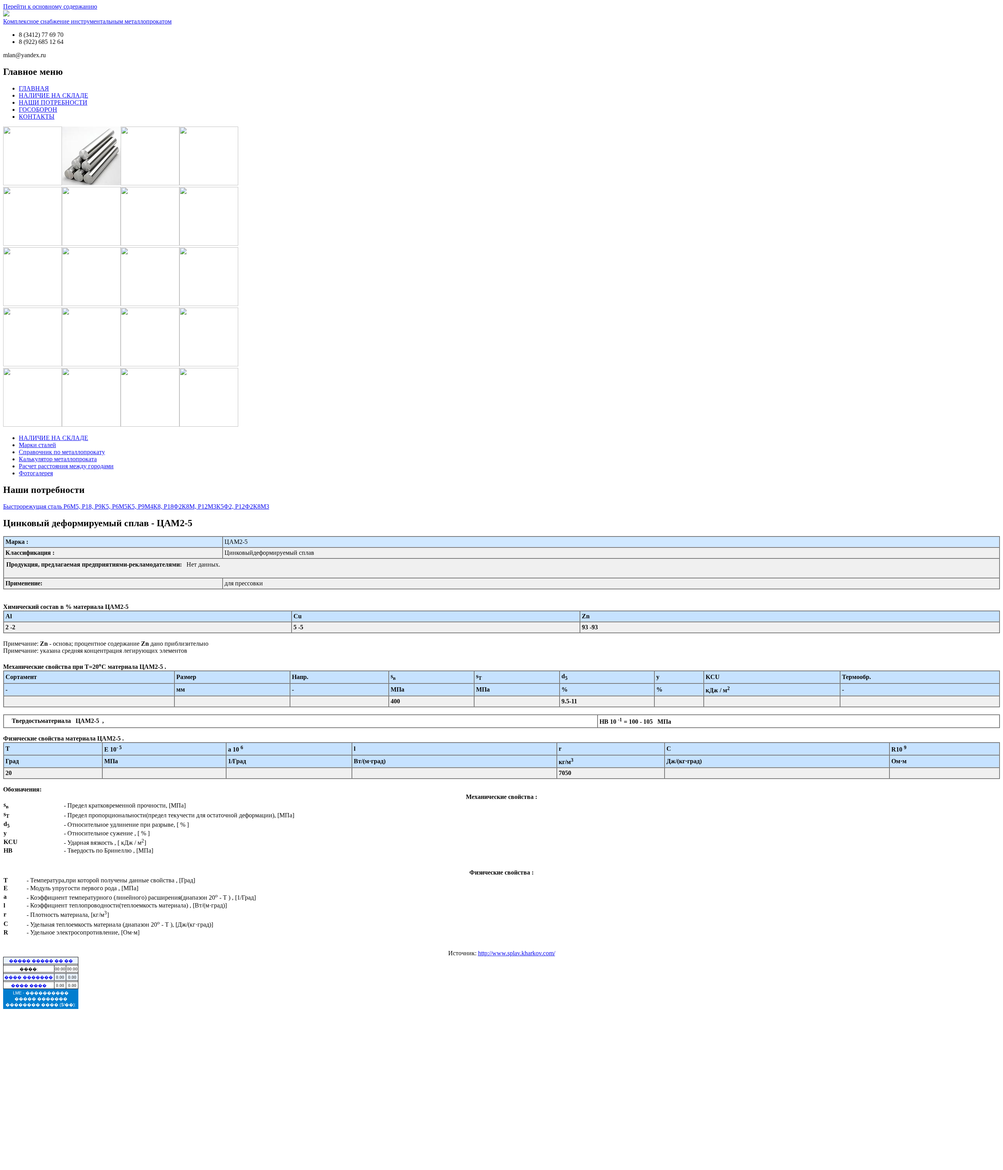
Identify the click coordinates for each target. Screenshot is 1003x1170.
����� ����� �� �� (41, 960)
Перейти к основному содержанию (50, 6)
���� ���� (29, 985)
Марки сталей (37, 445)
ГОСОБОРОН (38, 109)
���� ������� (28, 977)
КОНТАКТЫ (36, 116)
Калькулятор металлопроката (58, 459)
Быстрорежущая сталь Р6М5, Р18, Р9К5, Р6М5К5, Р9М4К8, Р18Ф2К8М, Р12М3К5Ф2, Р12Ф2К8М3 (136, 506)
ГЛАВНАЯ (34, 88)
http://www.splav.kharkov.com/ (516, 953)
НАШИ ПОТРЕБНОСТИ (53, 102)
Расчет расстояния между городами (66, 466)
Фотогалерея (36, 473)
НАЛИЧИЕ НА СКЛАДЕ (53, 95)
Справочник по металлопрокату (62, 452)
